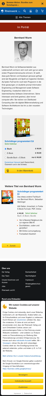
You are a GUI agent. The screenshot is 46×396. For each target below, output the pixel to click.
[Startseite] (10, 11)
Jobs (3, 286)
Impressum (17, 393)
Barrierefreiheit (30, 272)
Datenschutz (28, 393)
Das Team (5, 276)
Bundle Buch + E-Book (16, 157)
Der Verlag (5, 272)
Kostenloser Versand (12, 162)
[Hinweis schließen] (42, 3)
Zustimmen (21, 320)
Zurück (12, 246)
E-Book (10, 153)
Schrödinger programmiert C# (19, 141)
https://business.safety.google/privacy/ (17, 368)
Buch (9, 148)
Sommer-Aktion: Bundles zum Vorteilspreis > (19, 3)
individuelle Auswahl (23, 340)
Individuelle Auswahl (23, 381)
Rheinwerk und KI (8, 290)
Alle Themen (25, 17)
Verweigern (7, 343)
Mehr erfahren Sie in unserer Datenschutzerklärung (21, 356)
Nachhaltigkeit (30, 276)
